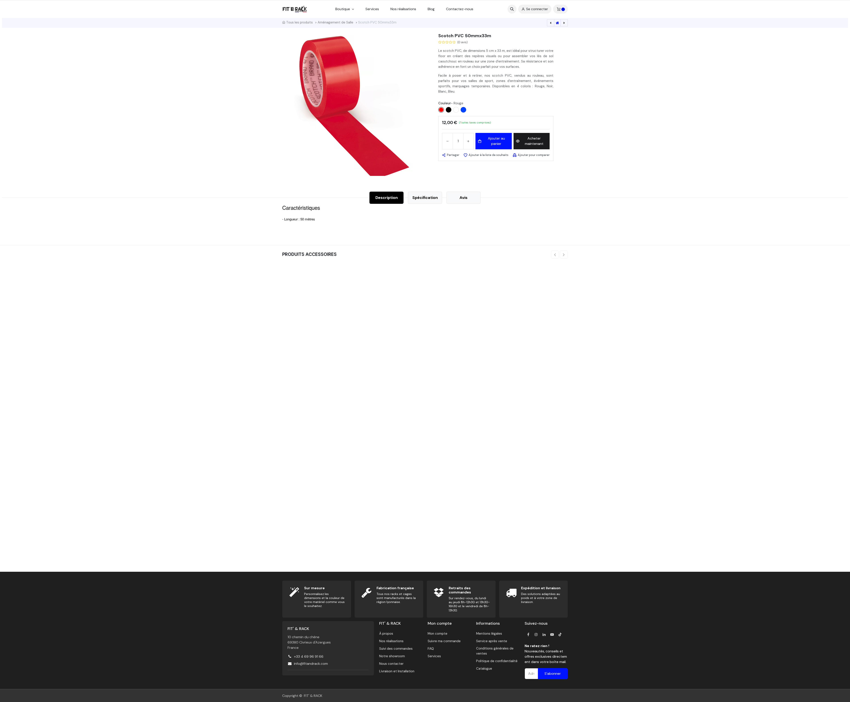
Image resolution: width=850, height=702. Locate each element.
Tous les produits (299, 22)
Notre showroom (392, 647)
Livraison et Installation (396, 662)
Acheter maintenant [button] (534, 141)
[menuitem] (372, 9)
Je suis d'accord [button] (828, 686)
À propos (386, 624)
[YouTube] (552, 625)
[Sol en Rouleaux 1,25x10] (316, 296)
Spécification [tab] (425, 197)
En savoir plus (662, 691)
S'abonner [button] (553, 664)
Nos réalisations (391, 632)
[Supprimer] (447, 141)
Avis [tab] (464, 197)
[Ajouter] (468, 141)
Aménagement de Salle (335, 22)
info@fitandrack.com (311, 654)
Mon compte (437, 624)
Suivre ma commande (444, 632)
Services (434, 647)
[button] (512, 9)
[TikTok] (560, 625)
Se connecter (537, 9)
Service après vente (491, 632)
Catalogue (484, 659)
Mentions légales (489, 624)
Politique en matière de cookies (307, 692)
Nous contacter (391, 655)
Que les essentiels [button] (797, 686)
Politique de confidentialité (497, 652)
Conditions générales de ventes (495, 642)
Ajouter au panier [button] (496, 141)
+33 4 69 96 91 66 (308, 647)
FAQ (431, 640)
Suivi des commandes (396, 640)
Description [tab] (386, 197)
